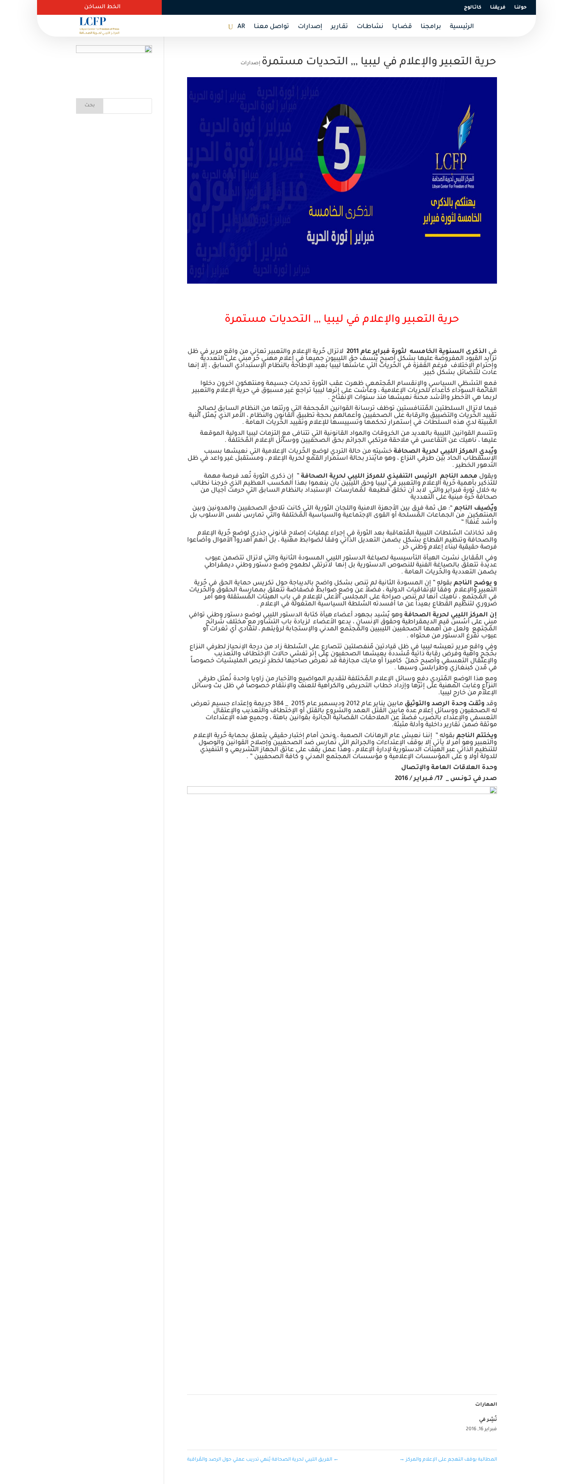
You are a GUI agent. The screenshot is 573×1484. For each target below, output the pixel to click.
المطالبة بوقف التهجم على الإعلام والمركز (448, 1460)
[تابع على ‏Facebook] (340, 7)
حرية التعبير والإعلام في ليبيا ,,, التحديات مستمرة (342, 320)
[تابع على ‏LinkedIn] (280, 7)
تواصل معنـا (271, 27)
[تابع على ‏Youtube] (293, 7)
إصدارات (310, 27)
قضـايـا (402, 27)
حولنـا (520, 8)
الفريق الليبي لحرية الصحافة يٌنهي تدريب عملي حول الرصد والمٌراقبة (263, 1460)
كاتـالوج (472, 8)
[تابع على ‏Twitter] (324, 7)
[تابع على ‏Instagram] (308, 7)
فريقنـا (498, 8)
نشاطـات (370, 27)
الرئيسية (462, 27)
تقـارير (339, 27)
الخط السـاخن (102, 8)
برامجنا (431, 27)
